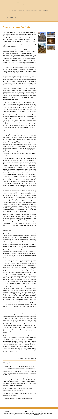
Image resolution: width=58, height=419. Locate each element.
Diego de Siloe (20, 139)
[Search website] (15, 17)
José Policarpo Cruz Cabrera (28, 358)
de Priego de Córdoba (19, 304)
